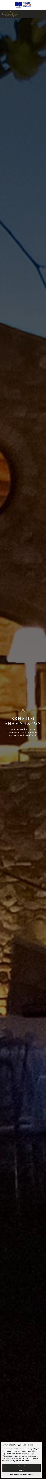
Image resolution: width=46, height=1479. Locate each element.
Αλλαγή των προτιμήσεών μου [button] (21, 1474)
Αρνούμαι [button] (21, 1470)
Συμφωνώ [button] (21, 1466)
